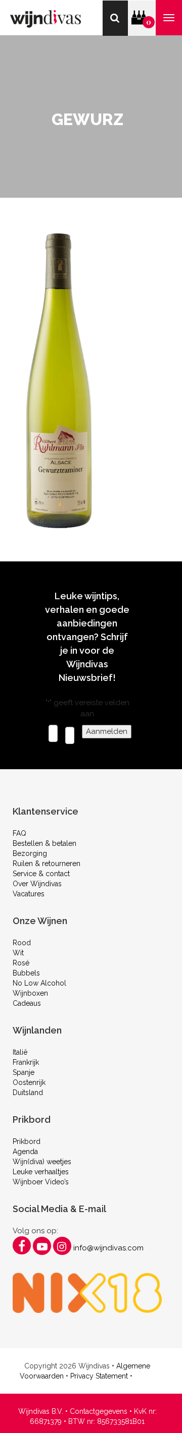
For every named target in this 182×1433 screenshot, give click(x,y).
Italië (20, 1052)
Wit (18, 953)
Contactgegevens (98, 1411)
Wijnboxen (30, 993)
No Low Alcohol (39, 983)
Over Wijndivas (37, 884)
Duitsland (28, 1092)
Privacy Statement (99, 1376)
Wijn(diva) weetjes (42, 1162)
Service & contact (41, 874)
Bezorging (30, 853)
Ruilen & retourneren (46, 863)
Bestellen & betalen (44, 843)
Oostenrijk (29, 1082)
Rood (22, 943)
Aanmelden (106, 731)
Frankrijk (26, 1062)
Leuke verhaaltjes (41, 1172)
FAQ (19, 833)
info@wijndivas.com (108, 1247)
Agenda (25, 1152)
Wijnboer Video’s (41, 1182)
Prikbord (26, 1141)
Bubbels (26, 973)
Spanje (23, 1072)
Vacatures (28, 894)
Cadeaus (27, 1003)
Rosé (21, 963)
